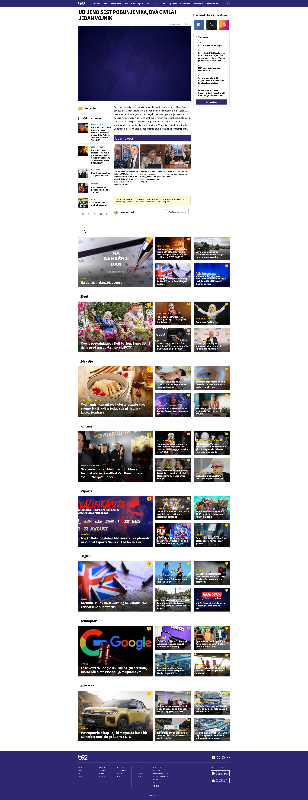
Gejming (199, 665)
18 (86, 170)
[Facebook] (199, 25)
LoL (197, 508)
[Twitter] (211, 25)
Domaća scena (87, 534)
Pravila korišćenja (160, 773)
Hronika (199, 273)
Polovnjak (201, 729)
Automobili (121, 773)
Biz (79, 773)
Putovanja (102, 770)
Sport (80, 770)
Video (139, 767)
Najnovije (96, 4)
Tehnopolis (121, 770)
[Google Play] (220, 773)
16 (86, 147)
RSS (154, 783)
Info (80, 767)
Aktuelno (161, 340)
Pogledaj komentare (177, 212)
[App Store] (220, 781)
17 (86, 125)
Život (80, 777)
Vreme (139, 777)
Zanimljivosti (163, 703)
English (84, 599)
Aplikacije (157, 780)
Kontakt (156, 786)
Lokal (119, 777)
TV (137, 770)
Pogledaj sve (211, 102)
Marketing (157, 767)
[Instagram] (224, 25)
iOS (197, 638)
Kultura (101, 773)
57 (86, 200)
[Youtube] (228, 757)
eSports (120, 767)
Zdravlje (101, 767)
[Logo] (81, 4)
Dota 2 (160, 508)
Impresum (156, 770)
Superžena (102, 777)
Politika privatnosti (161, 777)
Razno (84, 278)
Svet (198, 249)
